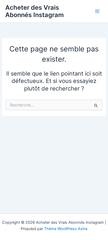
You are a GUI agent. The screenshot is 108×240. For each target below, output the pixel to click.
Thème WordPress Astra (65, 228)
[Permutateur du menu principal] (97, 11)
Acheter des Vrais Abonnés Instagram (34, 11)
